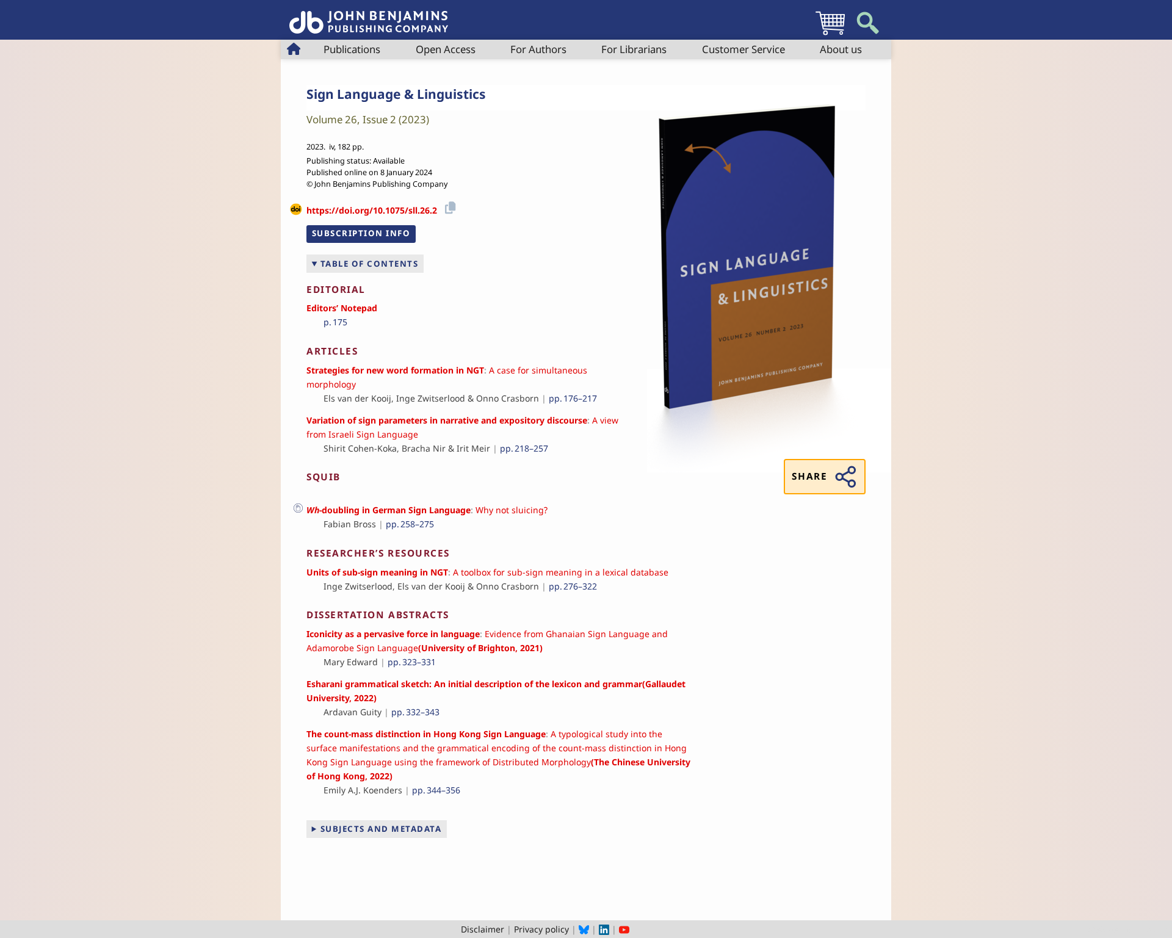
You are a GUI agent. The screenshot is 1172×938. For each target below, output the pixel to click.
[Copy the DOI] (448, 206)
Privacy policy (541, 929)
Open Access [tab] (446, 49)
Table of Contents (369, 263)
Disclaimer (482, 929)
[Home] (368, 15)
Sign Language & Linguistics (396, 94)
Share (809, 476)
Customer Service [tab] (743, 49)
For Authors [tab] (538, 49)
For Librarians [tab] (634, 49)
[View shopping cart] (830, 34)
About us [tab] (841, 49)
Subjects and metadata (381, 828)
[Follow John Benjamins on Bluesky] (584, 929)
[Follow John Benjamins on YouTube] (624, 929)
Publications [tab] (352, 49)
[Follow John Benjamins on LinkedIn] (604, 929)
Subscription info (361, 233)
